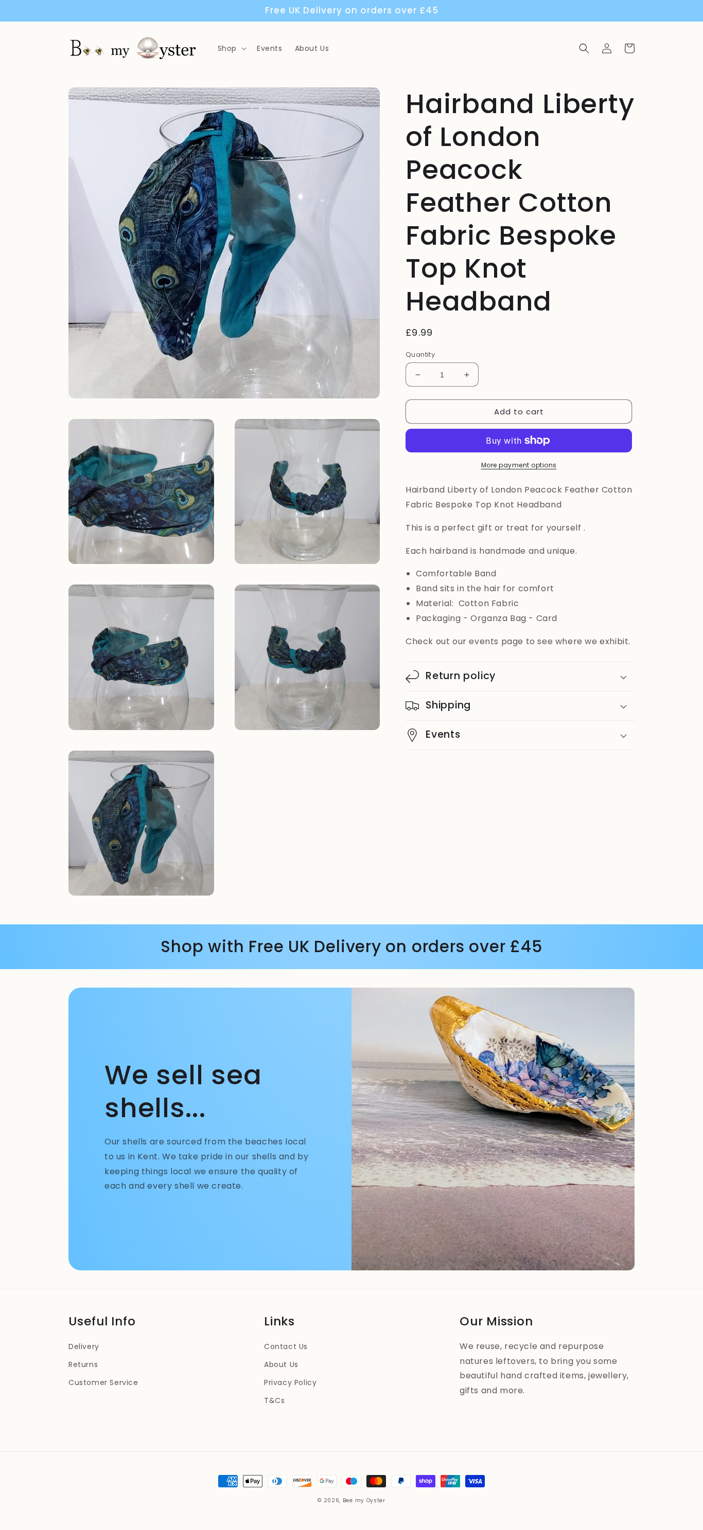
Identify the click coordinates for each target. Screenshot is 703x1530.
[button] (231, 48)
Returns (83, 1364)
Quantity (420, 354)
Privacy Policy (290, 1382)
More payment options (519, 465)
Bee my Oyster (364, 1500)
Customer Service (103, 1382)
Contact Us (286, 1346)
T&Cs (274, 1400)
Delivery (83, 1346)
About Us (281, 1364)
